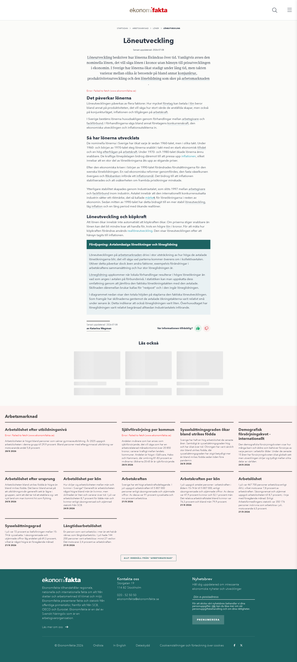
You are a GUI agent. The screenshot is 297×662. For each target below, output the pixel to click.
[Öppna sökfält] (274, 10)
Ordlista (98, 645)
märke (149, 197)
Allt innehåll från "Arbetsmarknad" (148, 558)
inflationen (188, 156)
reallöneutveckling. (140, 231)
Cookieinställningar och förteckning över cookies (192, 645)
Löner (156, 28)
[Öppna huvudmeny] (289, 10)
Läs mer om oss (52, 627)
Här (214, 606)
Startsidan (122, 28)
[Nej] (206, 328)
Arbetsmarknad (140, 28)
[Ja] (198, 328)
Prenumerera (208, 619)
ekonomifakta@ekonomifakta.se (138, 599)
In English (119, 645)
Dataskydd (143, 645)
